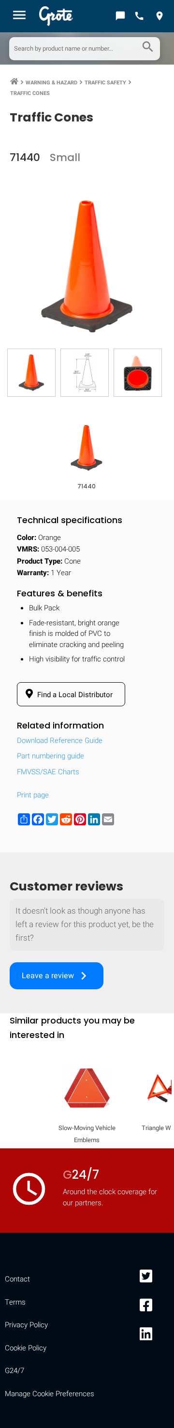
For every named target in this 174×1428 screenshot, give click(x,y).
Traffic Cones (30, 93)
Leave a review (56, 975)
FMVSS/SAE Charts (48, 772)
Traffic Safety (105, 83)
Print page (33, 795)
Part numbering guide (50, 756)
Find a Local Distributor (74, 694)
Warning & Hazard (51, 83)
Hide (153, 1250)
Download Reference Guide (59, 740)
